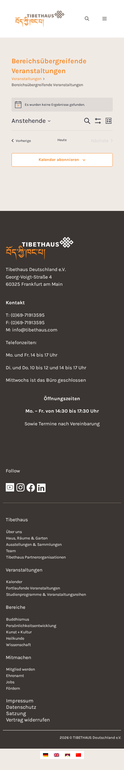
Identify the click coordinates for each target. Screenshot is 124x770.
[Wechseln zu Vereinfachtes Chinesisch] (78, 755)
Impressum (19, 700)
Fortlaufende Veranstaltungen (33, 588)
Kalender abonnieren (59, 159)
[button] (87, 18)
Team (11, 550)
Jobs (10, 682)
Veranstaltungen (27, 78)
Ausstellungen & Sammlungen (34, 544)
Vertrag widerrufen (28, 720)
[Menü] (104, 19)
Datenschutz (21, 707)
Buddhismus (17, 619)
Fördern (13, 688)
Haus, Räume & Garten (27, 538)
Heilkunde (15, 638)
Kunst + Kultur (19, 632)
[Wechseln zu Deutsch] (45, 755)
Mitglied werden (20, 669)
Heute (62, 140)
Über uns (14, 531)
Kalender (14, 581)
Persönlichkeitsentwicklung (31, 625)
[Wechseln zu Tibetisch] (67, 755)
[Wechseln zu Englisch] (56, 755)
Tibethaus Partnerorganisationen (36, 557)
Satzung (16, 713)
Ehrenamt (15, 675)
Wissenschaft (18, 644)
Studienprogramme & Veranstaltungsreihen (46, 594)
